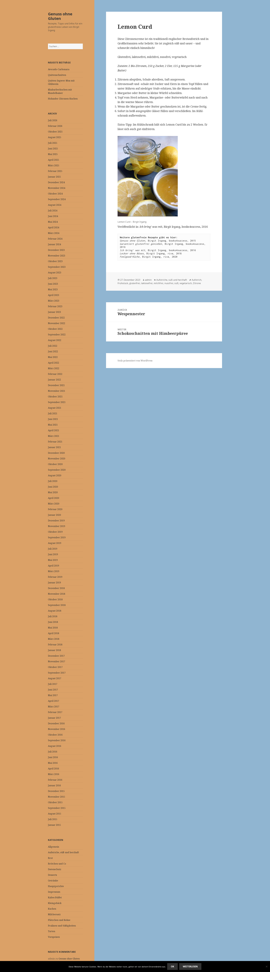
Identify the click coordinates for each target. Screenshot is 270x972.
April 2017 (53, 700)
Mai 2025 (53, 154)
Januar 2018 (54, 650)
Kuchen (52, 908)
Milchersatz (54, 914)
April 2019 (53, 565)
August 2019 (54, 543)
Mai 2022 (53, 357)
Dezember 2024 (56, 182)
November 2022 (56, 323)
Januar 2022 (54, 379)
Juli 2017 (52, 684)
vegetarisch (186, 283)
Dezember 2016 (56, 723)
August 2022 (54, 340)
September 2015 (57, 808)
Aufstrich (196, 279)
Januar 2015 (54, 824)
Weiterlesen (190, 966)
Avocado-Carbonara (58, 69)
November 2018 (56, 593)
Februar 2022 (55, 374)
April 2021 (53, 430)
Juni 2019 (53, 554)
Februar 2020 (55, 509)
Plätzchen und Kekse (59, 920)
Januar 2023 (54, 312)
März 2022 (53, 368)
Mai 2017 (53, 695)
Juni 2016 (53, 757)
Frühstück (123, 283)
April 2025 (53, 159)
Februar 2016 (55, 779)
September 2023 (57, 266)
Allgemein (53, 846)
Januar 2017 (54, 717)
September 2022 (57, 334)
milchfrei (158, 283)
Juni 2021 (53, 419)
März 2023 (53, 300)
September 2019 (57, 537)
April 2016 (53, 768)
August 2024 (54, 204)
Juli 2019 (52, 548)
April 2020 (53, 498)
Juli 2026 (52, 120)
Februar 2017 (55, 712)
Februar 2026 (55, 126)
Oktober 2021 (55, 396)
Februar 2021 (55, 441)
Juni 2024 (53, 216)
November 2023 (56, 255)
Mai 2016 (53, 762)
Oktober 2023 (55, 261)
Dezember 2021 (56, 385)
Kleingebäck (54, 903)
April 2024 (53, 227)
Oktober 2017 (55, 667)
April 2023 (53, 295)
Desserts (52, 874)
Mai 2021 (53, 424)
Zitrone (197, 283)
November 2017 (56, 661)
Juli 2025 (52, 142)
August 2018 (54, 610)
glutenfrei (134, 283)
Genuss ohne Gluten (60, 16)
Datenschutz (54, 869)
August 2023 (54, 272)
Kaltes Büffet (55, 897)
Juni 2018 (53, 622)
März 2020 (53, 503)
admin (148, 279)
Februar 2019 (55, 576)
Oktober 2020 (55, 464)
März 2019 (53, 571)
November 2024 (56, 188)
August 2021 (54, 407)
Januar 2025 (54, 176)
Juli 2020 (52, 481)
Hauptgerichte (56, 886)
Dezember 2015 (56, 791)
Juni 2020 (53, 486)
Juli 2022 (52, 345)
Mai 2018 (53, 627)
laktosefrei (147, 283)
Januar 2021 (54, 447)
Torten (51, 931)
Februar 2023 (55, 306)
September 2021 (57, 402)
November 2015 (56, 796)
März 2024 (53, 233)
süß (176, 283)
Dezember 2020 (56, 452)
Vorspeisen (54, 936)
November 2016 (56, 729)
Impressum (54, 891)
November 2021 (56, 390)
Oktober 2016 (55, 734)
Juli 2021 (52, 413)
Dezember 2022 (56, 317)
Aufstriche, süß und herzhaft (63, 852)
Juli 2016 (52, 751)
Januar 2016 (54, 785)
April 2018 (53, 633)
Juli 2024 (52, 210)
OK (172, 966)
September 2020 (57, 469)
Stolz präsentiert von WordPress (135, 360)
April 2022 (53, 362)
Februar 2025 (55, 171)
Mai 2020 (53, 492)
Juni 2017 (53, 689)
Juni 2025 (53, 148)
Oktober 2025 (55, 131)
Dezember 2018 (56, 588)
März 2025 (53, 165)
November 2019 (56, 526)
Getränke (53, 880)
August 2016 (54, 746)
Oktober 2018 (55, 599)
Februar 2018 (55, 644)
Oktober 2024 (55, 193)
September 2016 (57, 740)
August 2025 (54, 137)
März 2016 (53, 774)
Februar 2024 (55, 238)
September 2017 (57, 672)
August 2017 (54, 678)
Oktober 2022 (55, 328)
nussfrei (168, 283)
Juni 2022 (53, 351)
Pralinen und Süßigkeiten (62, 925)
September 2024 (57, 199)
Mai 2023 (53, 289)
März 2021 (53, 436)
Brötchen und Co (57, 863)
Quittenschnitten (57, 75)
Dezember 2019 (56, 520)
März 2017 (53, 706)
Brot (50, 858)
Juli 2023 (52, 278)
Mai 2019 (53, 560)
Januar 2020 (54, 514)
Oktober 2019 (55, 531)
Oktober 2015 (55, 802)
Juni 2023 (53, 283)
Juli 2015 (52, 819)
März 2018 (53, 638)
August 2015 (54, 813)
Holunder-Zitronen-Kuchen (63, 98)
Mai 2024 (53, 221)
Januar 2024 (54, 244)
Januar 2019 (54, 582)
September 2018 (57, 605)
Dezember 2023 (56, 250)
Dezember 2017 (56, 655)
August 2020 (54, 475)
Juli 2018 (52, 616)
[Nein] (266, 966)
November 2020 (56, 458)
